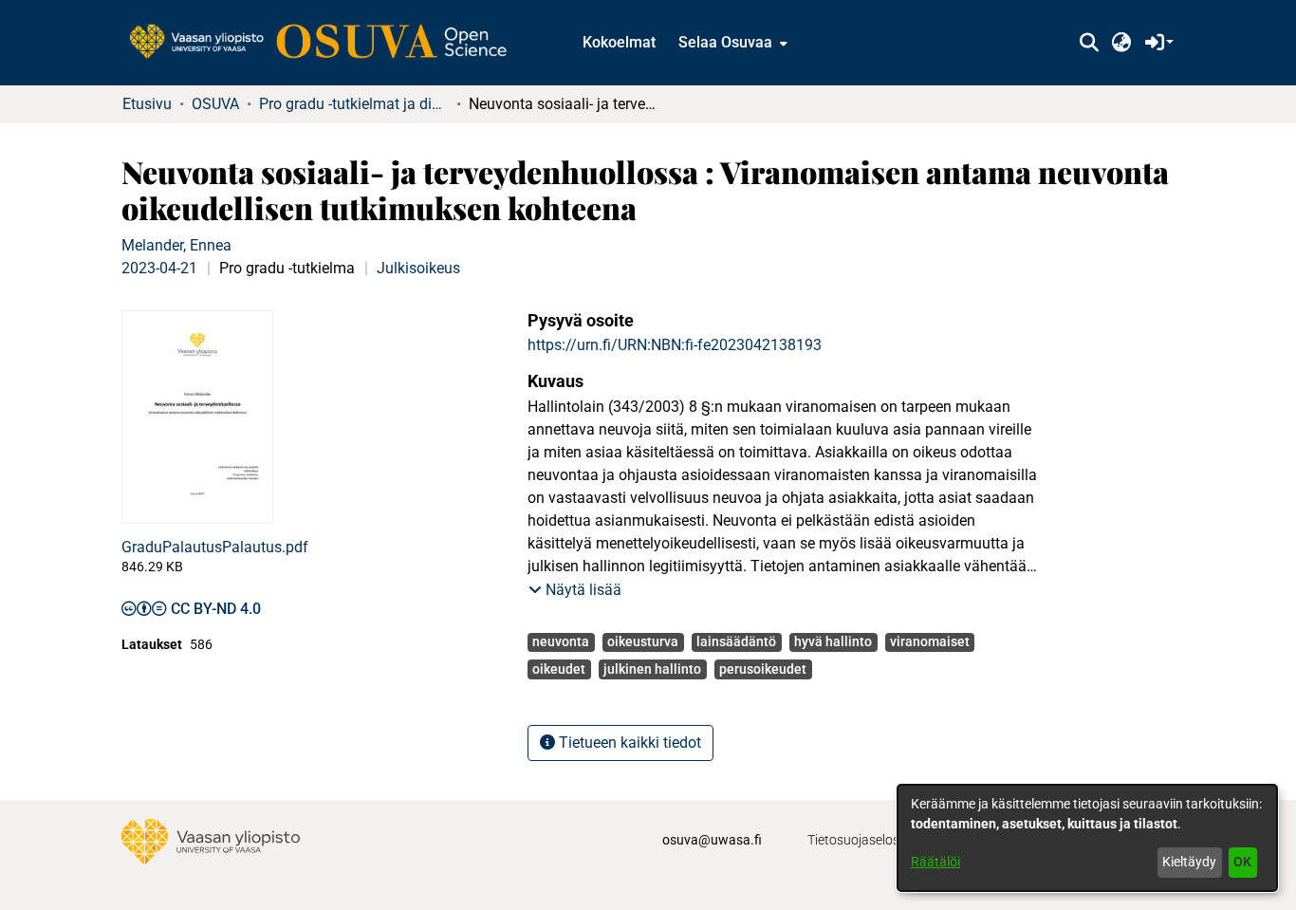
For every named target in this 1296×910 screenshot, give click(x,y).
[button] (1089, 42)
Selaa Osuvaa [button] (725, 42)
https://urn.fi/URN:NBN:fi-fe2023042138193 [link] (675, 345)
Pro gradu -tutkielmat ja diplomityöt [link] (354, 104)
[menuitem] (731, 42)
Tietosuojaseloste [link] (859, 839)
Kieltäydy (1189, 861)
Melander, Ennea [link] (176, 245)
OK (1242, 861)
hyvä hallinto (833, 641)
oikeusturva (642, 641)
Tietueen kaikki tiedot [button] (628, 743)
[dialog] (1087, 838)
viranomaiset (930, 641)
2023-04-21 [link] (159, 268)
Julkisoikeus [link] (418, 268)
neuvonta (560, 641)
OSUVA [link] (215, 104)
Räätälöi (935, 861)
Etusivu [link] (147, 104)
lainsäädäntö (736, 641)
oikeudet (558, 669)
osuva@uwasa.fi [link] (712, 839)
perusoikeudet (762, 669)
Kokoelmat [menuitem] (619, 42)
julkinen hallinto (652, 669)
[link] (327, 42)
